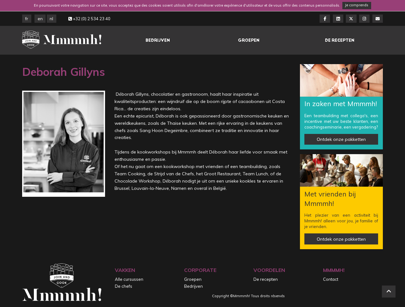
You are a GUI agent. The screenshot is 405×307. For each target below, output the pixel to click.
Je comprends (356, 5)
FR (26, 18)
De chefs (123, 286)
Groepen (248, 40)
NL (51, 18)
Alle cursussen (129, 279)
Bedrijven (158, 40)
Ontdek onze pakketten (341, 139)
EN (40, 18)
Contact (330, 279)
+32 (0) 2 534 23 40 (91, 18)
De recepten (339, 40)
